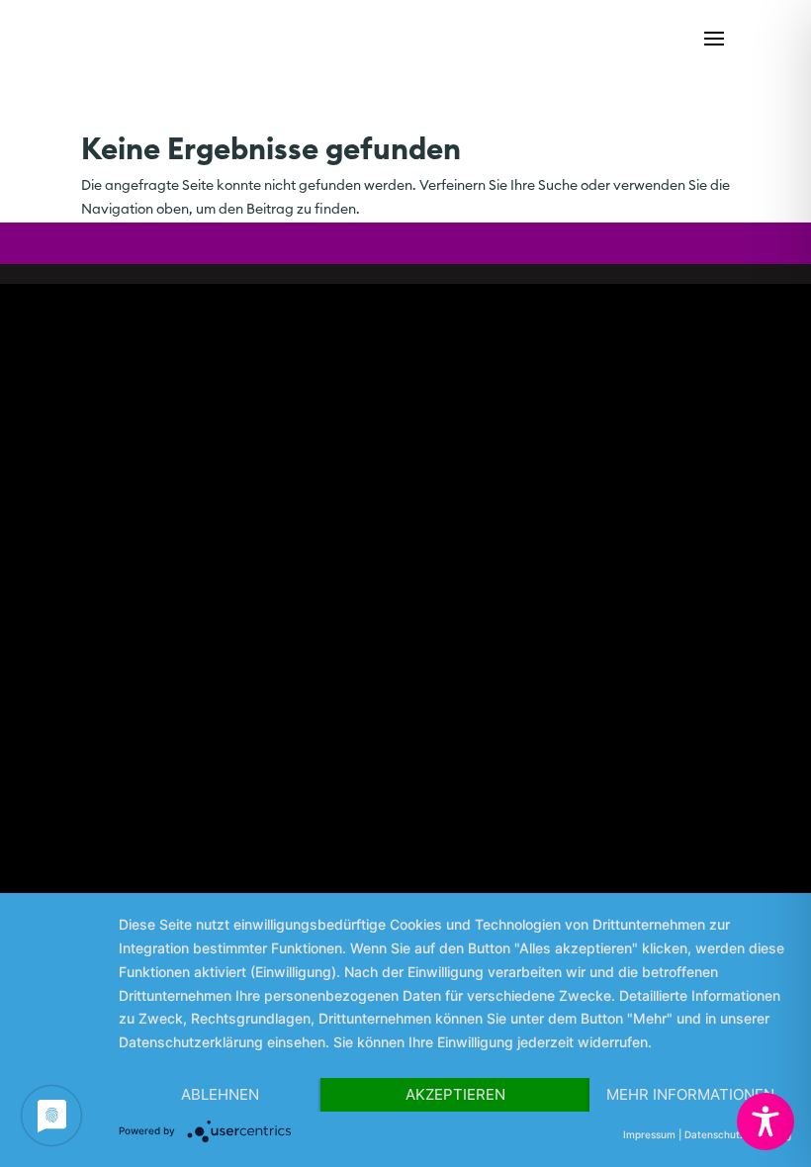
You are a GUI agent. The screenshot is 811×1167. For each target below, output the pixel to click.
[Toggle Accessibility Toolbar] (765, 1121)
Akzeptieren (455, 1094)
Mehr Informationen (690, 1094)
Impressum (649, 1134)
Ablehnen (220, 1094)
